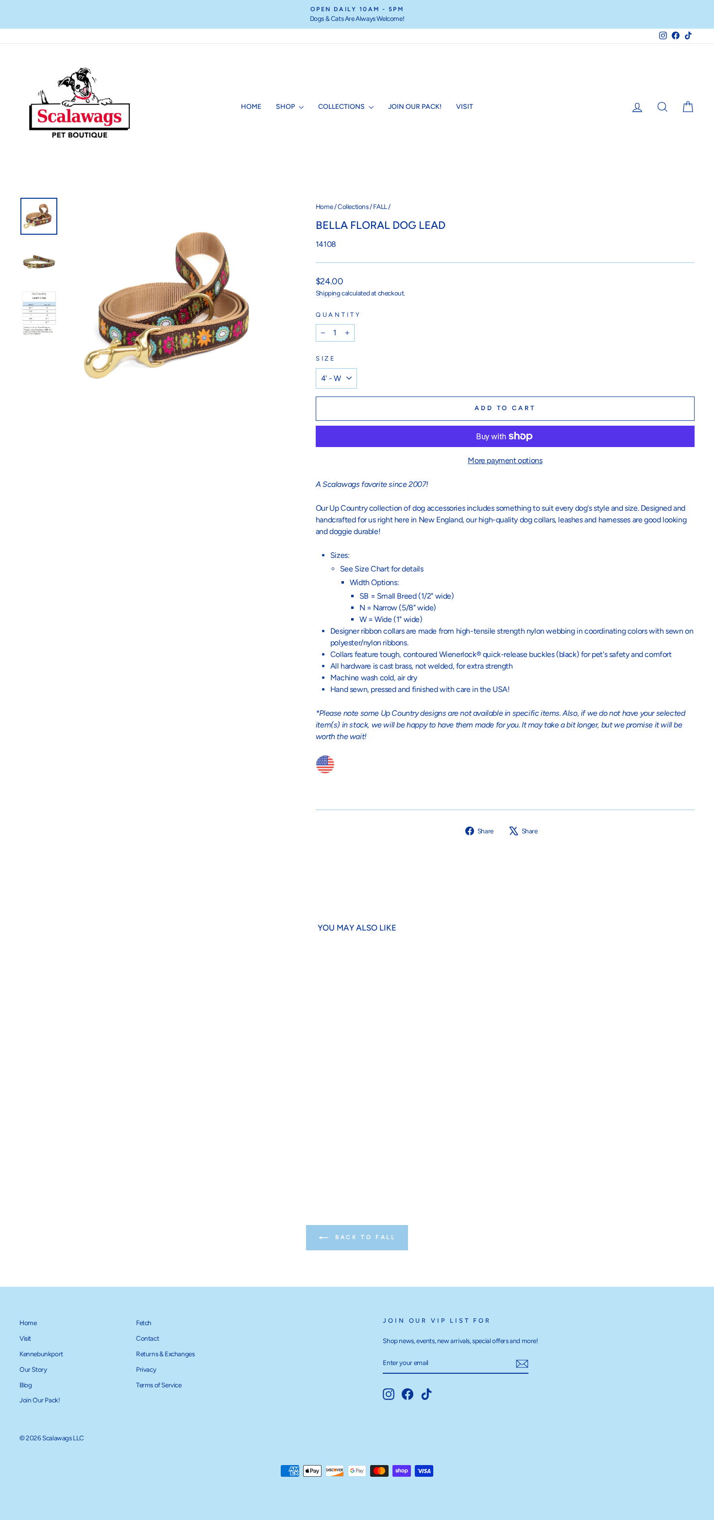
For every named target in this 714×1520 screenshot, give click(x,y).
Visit (464, 107)
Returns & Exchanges (165, 1354)
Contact (147, 1338)
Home (251, 107)
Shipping (328, 293)
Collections (342, 107)
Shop (286, 107)
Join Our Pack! (415, 107)
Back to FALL (364, 1237)
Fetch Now (100, 1108)
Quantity (338, 314)
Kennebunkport (41, 1354)
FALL (380, 206)
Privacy (146, 1369)
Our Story (33, 1369)
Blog (25, 1385)
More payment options (505, 460)
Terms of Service (159, 1385)
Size (326, 358)
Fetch (144, 1323)
